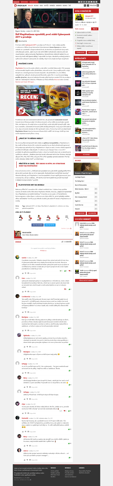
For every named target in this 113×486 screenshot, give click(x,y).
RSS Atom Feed (55, 475)
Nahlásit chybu (65, 228)
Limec (23, 278)
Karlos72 (82, 233)
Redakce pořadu (55, 473)
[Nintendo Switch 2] (96, 22)
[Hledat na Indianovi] (85, 5)
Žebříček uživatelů (84, 473)
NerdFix (53, 477)
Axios (16, 208)
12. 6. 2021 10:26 (32, 31)
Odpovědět (32, 273)
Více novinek (86, 155)
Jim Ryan (38, 206)
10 (70, 328)
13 (70, 429)
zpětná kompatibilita (28, 208)
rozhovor (60, 206)
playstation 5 (53, 206)
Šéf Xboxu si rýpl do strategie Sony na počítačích (42, 164)
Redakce (65, 5)
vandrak (24, 258)
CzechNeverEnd (26, 297)
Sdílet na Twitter (49, 225)
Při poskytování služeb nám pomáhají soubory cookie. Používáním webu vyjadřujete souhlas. (29, 474)
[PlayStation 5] (92, 22)
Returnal (57, 79)
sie (64, 206)
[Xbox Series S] (94, 22)
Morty (25, 378)
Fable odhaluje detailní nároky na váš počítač (88, 225)
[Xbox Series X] (90, 22)
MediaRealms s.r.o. (19, 478)
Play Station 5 (45, 206)
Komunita (59, 5)
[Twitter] (89, 2)
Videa (41, 5)
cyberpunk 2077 (30, 206)
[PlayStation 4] (86, 22)
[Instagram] (84, 2)
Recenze (36, 5)
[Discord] (91, 2)
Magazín (30, 5)
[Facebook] (86, 2)
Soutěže (46, 5)
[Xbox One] (88, 22)
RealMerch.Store (34, 2)
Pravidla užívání (69, 473)
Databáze (52, 5)
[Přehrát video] (43, 100)
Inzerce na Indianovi (70, 477)
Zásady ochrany (69, 471)
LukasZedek (83, 223)
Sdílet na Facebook (37, 225)
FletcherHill (25, 418)
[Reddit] (96, 2)
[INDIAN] (20, 5)
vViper (23, 404)
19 (70, 411)
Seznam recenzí (80, 52)
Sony (67, 206)
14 (70, 443)
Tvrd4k (81, 270)
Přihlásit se (43, 250)
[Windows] (82, 22)
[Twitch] (81, 2)
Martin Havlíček (22, 41)
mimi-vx (25, 451)
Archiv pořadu (55, 471)
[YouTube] (79, 2)
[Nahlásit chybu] (30, 480)
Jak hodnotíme (92, 52)
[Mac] (84, 22)
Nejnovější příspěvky (85, 471)
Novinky (23, 31)
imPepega (24, 364)
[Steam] (94, 2)
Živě (70, 5)
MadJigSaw (25, 317)
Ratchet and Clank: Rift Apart (24, 82)
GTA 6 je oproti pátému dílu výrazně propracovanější (87, 235)
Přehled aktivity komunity (86, 280)
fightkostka (26, 335)
